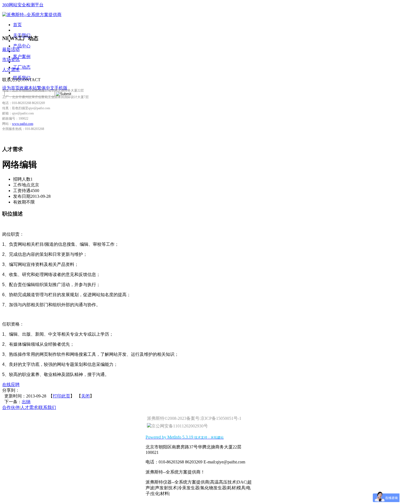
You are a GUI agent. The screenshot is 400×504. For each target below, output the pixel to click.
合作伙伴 (11, 407)
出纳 (26, 401)
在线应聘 (11, 384)
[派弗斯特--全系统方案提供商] (31, 14)
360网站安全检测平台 (23, 4)
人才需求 (29, 407)
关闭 (85, 396)
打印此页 (61, 396)
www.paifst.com (22, 124)
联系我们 (47, 407)
